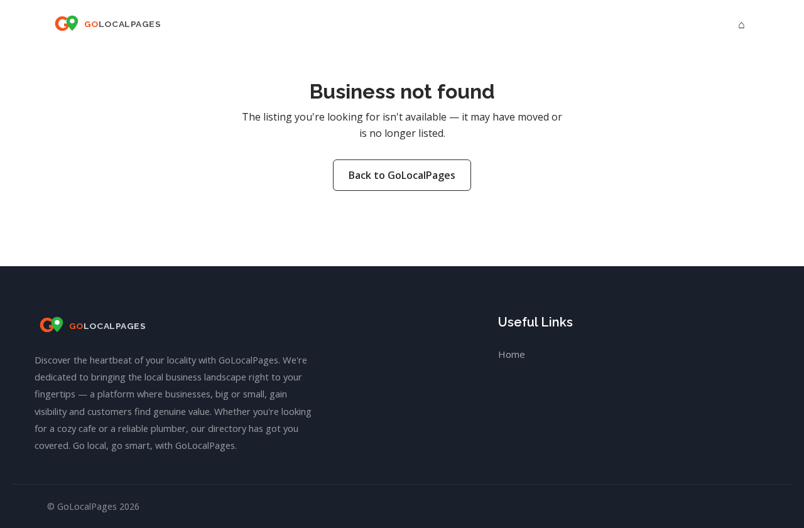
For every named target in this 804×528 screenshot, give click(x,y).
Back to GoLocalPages (402, 175)
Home (511, 354)
